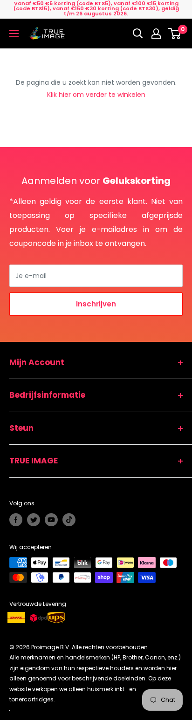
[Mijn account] (156, 33)
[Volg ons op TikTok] (68, 519)
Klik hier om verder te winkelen (96, 94)
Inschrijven (96, 304)
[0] (175, 33)
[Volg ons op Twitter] (33, 519)
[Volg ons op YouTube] (51, 519)
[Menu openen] (14, 33)
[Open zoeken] (138, 33)
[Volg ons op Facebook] (15, 519)
